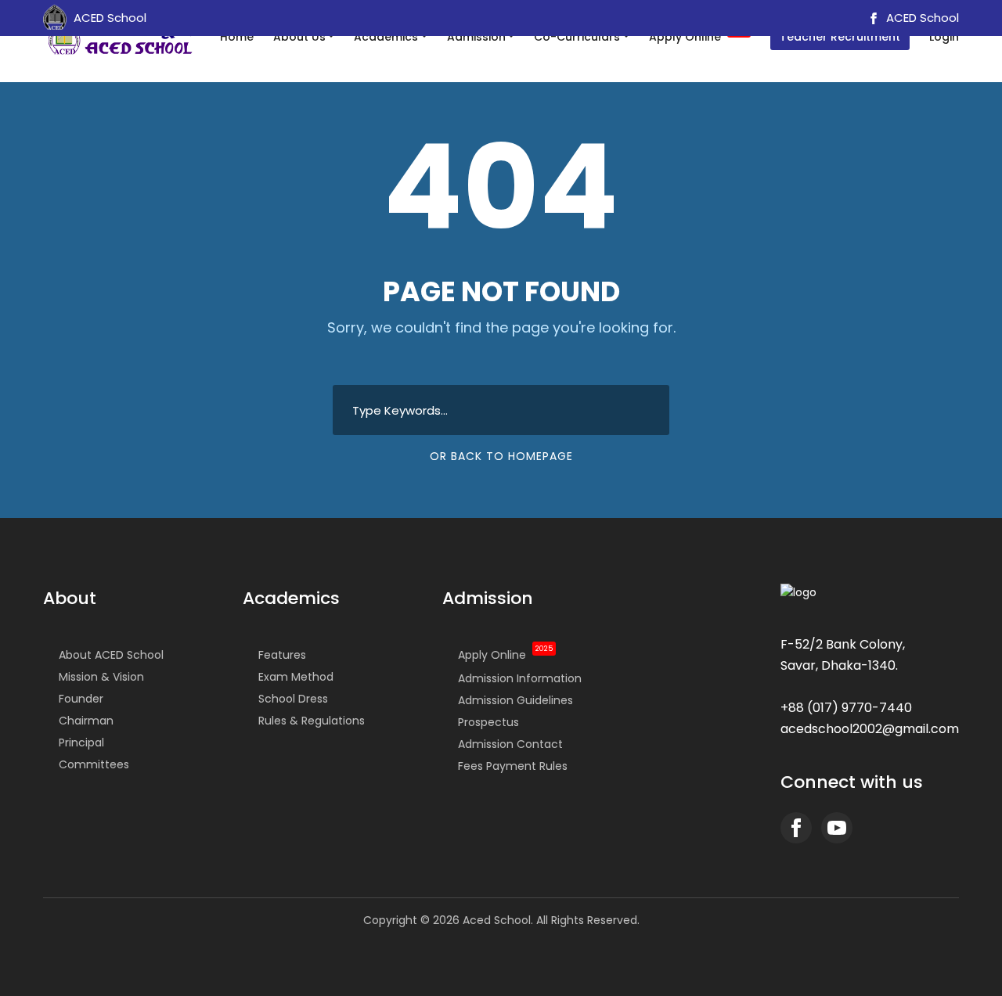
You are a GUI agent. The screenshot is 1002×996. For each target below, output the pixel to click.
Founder (81, 699)
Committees (94, 764)
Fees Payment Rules (513, 766)
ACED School (921, 17)
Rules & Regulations (311, 720)
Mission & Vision (101, 677)
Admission (476, 37)
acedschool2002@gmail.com (869, 729)
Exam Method (295, 677)
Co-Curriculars (577, 37)
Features (282, 655)
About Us (299, 37)
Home (237, 37)
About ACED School (111, 655)
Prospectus (488, 722)
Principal (81, 742)
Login (944, 37)
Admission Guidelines (515, 700)
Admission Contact (510, 744)
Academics (386, 37)
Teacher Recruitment (840, 37)
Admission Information (520, 678)
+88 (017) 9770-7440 (846, 708)
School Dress (293, 699)
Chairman (86, 720)
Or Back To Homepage (501, 456)
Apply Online (698, 35)
